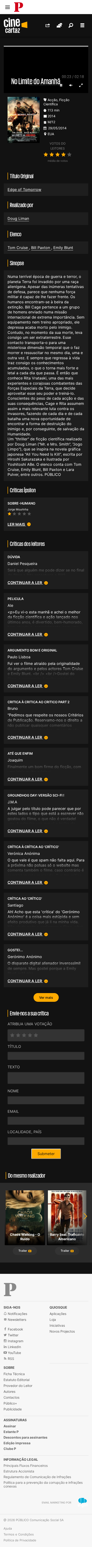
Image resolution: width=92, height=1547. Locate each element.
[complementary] (46, 773)
